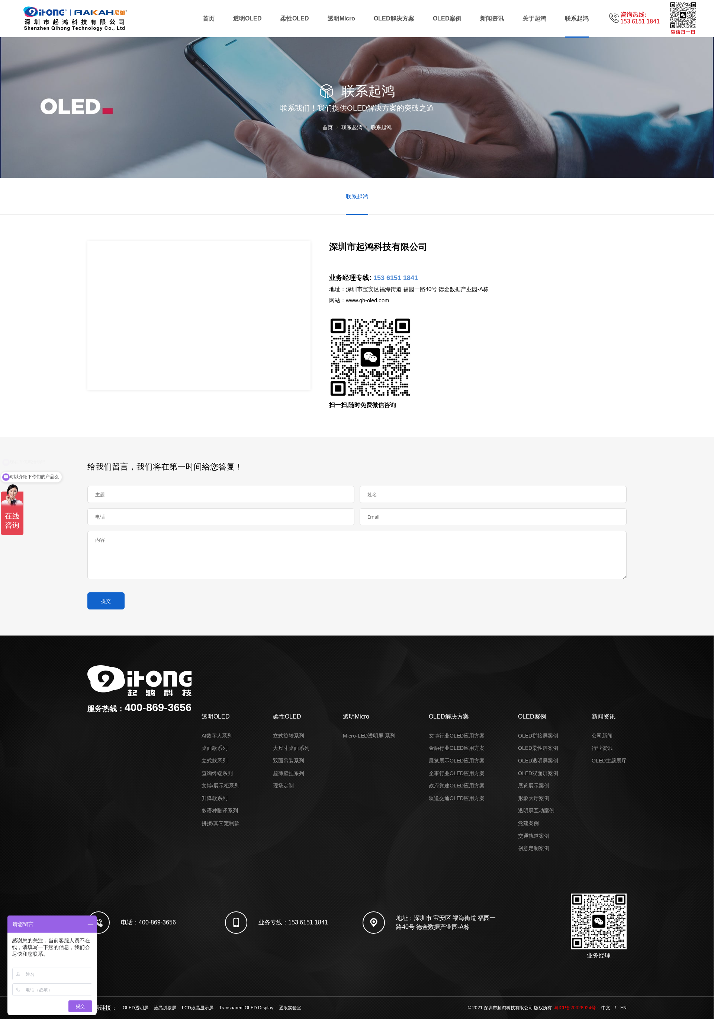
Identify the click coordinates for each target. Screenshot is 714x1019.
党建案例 (528, 823)
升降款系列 (215, 798)
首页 (209, 18)
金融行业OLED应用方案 (457, 748)
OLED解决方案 (394, 18)
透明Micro (341, 18)
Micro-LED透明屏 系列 (369, 736)
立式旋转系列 (288, 736)
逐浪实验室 (290, 1007)
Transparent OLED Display (246, 1007)
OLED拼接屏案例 (538, 736)
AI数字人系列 (217, 736)
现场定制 (283, 786)
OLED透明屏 (135, 1007)
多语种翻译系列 (220, 810)
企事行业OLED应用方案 (457, 773)
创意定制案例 (533, 848)
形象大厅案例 (533, 798)
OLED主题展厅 (609, 761)
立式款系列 (215, 761)
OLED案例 (447, 18)
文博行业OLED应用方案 (457, 736)
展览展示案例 (533, 786)
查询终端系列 (217, 773)
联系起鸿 (577, 18)
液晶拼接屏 (165, 1007)
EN (623, 1007)
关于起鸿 (534, 18)
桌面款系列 (215, 748)
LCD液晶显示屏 (197, 1007)
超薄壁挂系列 (288, 773)
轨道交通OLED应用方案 (457, 798)
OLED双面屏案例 (538, 773)
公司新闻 (602, 736)
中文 (605, 1007)
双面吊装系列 (288, 761)
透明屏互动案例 (536, 810)
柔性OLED (294, 18)
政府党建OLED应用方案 (457, 786)
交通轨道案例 (533, 836)
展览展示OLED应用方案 (457, 761)
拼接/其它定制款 (220, 823)
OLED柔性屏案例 (538, 748)
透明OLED (247, 18)
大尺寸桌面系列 (291, 748)
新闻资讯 (492, 18)
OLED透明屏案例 (538, 761)
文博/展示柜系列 (220, 786)
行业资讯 (602, 748)
